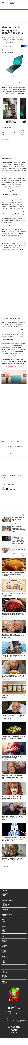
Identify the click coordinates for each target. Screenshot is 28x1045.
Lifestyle (3, 908)
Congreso (3, 929)
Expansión (4, 912)
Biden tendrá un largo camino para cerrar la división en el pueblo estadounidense (13, 440)
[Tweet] (22, 46)
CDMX (2, 930)
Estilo (7, 8)
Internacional (4, 916)
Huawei (19, 475)
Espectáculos (4, 957)
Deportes (3, 894)
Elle (2, 967)
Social (2, 939)
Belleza (3, 962)
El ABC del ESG (4, 945)
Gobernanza (4, 940)
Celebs (2, 971)
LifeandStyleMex (11, 1013)
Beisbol (3, 903)
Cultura (3, 965)
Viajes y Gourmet (5, 898)
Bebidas (3, 977)
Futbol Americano (5, 904)
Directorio (14, 1032)
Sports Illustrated (7, 900)
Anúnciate (14, 1030)
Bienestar (3, 981)
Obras (2, 919)
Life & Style (4, 890)
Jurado (3, 983)
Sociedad (3, 934)
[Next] (25, 375)
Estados (3, 931)
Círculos (3, 960)
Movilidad (3, 941)
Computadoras (6, 477)
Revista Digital (4, 909)
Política (3, 925)
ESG (2, 920)
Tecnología (12, 475)
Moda (2, 961)
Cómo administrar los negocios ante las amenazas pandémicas (13, 447)
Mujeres (3, 921)
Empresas (3, 913)
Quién (3, 956)
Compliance (14, 1029)
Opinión (3, 932)
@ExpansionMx (12, 489)
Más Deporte (4, 906)
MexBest (4, 975)
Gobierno (3, 926)
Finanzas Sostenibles (6, 942)
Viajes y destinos (5, 978)
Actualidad (3, 950)
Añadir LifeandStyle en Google (9, 49)
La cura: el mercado (7, 453)
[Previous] (3, 375)
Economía (3, 915)
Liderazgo (3, 951)
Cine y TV (3, 895)
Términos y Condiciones (14, 1026)
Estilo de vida (4, 972)
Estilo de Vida (4, 982)
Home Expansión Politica (6, 914)
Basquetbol (4, 905)
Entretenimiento (18, 8)
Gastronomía (4, 976)
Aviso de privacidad (14, 1027)
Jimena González (11, 487)
